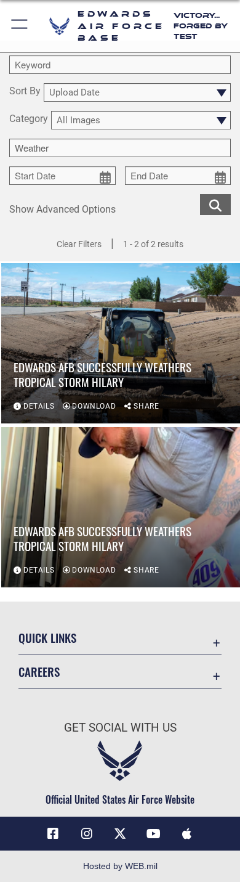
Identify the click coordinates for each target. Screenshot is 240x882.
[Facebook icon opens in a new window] (53, 834)
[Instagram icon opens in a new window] (87, 834)
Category (28, 119)
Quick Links (47, 638)
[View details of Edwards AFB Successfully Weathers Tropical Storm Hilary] (120, 343)
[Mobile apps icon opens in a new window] (187, 834)
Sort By (25, 91)
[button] (20, 26)
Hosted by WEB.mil (120, 866)
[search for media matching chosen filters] (215, 203)
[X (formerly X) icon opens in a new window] (120, 834)
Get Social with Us (120, 728)
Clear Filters (79, 244)
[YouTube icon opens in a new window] (153, 834)
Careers (39, 671)
